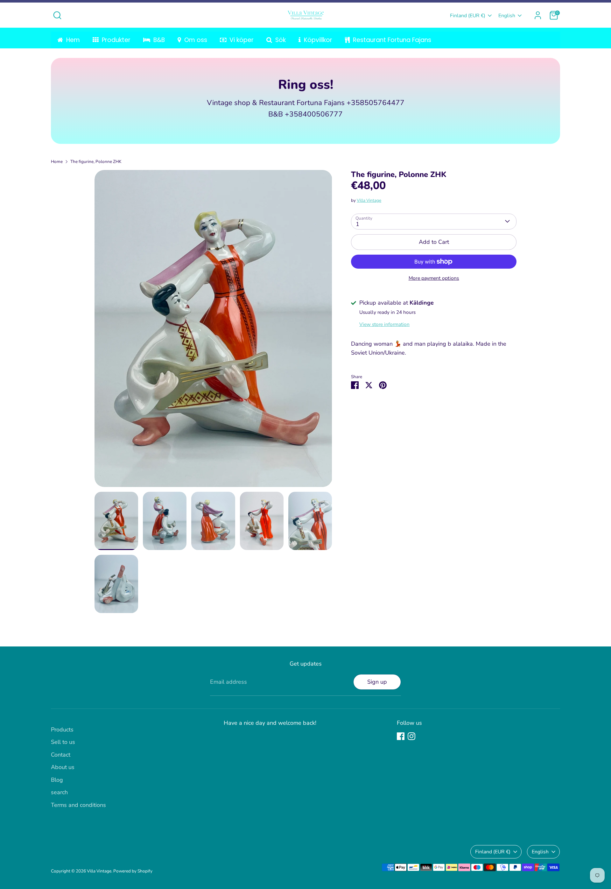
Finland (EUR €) (467, 15)
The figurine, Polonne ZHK (95, 162)
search (59, 792)
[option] (213, 331)
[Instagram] (411, 736)
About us (62, 767)
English (506, 15)
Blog (57, 780)
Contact (60, 754)
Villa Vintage (369, 200)
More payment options (434, 278)
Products (62, 729)
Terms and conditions (78, 805)
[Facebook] (400, 736)
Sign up (377, 682)
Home (57, 162)
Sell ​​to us (63, 742)
